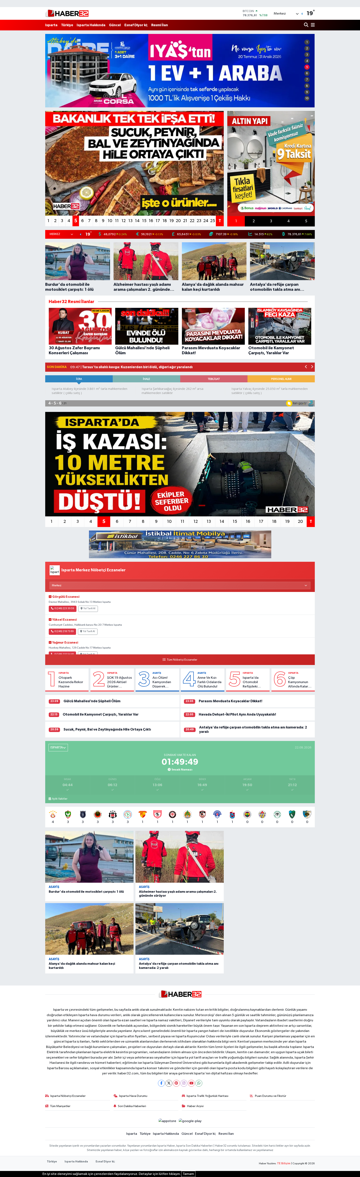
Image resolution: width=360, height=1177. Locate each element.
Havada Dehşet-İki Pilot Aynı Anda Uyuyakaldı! (237, 714)
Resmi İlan (159, 25)
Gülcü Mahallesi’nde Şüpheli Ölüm (92, 701)
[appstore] (167, 1121)
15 (144, 221)
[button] (306, 367)
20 (178, 221)
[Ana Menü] (312, 25)
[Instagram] (183, 1083)
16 (151, 221)
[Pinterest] (176, 1083)
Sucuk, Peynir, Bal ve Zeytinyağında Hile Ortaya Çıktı (107, 729)
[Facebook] (161, 1083)
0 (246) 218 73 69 (64, 631)
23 (199, 221)
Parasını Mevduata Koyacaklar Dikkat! (230, 701)
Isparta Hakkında (91, 25)
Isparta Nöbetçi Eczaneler (68, 1095)
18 (164, 221)
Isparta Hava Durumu (133, 1095)
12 (123, 221)
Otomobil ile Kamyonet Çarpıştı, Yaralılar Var (101, 714)
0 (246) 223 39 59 (64, 608)
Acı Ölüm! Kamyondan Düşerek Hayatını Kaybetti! (161, 682)
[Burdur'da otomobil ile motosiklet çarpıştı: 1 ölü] (89, 857)
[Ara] (306, 25)
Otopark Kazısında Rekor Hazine (71, 682)
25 (212, 221)
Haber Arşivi (195, 1106)
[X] (168, 1083)
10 (307, 98)
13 (130, 221)
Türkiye (67, 25)
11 (117, 221)
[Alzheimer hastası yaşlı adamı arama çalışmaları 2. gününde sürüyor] (179, 857)
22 (192, 221)
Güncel (115, 25)
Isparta (51, 25)
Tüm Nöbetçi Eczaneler (182, 659)
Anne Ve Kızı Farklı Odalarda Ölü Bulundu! (209, 682)
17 (158, 221)
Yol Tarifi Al (89, 608)
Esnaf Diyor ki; (136, 25)
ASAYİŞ (156, 673)
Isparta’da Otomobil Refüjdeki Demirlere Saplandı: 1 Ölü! (254, 682)
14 (137, 221)
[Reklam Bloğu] (180, 544)
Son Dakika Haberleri (132, 1106)
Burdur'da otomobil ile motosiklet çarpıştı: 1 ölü (86, 891)
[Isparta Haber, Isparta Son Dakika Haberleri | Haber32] (67, 13)
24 (205, 221)
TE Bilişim (283, 1163)
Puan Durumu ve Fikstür (270, 1095)
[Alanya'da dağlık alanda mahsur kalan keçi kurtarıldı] (89, 929)
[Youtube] (191, 1083)
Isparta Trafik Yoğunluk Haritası (207, 1095)
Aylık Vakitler (59, 798)
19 (171, 221)
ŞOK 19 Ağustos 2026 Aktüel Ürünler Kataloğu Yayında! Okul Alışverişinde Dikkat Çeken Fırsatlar (119, 682)
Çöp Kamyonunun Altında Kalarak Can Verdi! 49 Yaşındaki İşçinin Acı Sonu (300, 682)
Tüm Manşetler (60, 1106)
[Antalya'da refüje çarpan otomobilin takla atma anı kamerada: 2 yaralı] (179, 929)
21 (185, 221)
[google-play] (190, 1121)
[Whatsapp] (198, 1083)
